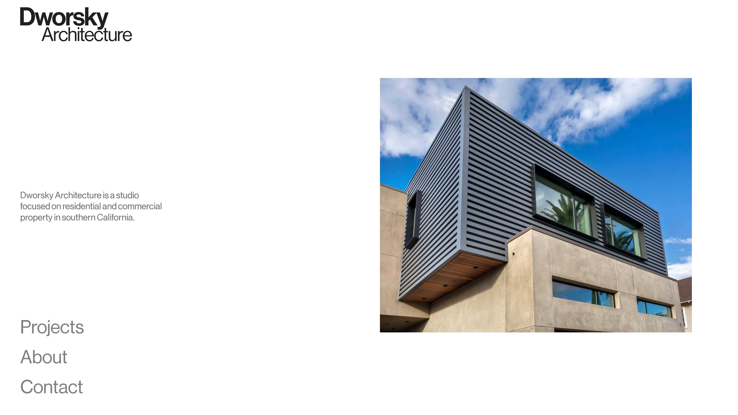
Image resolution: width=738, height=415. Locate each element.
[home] (76, 24)
